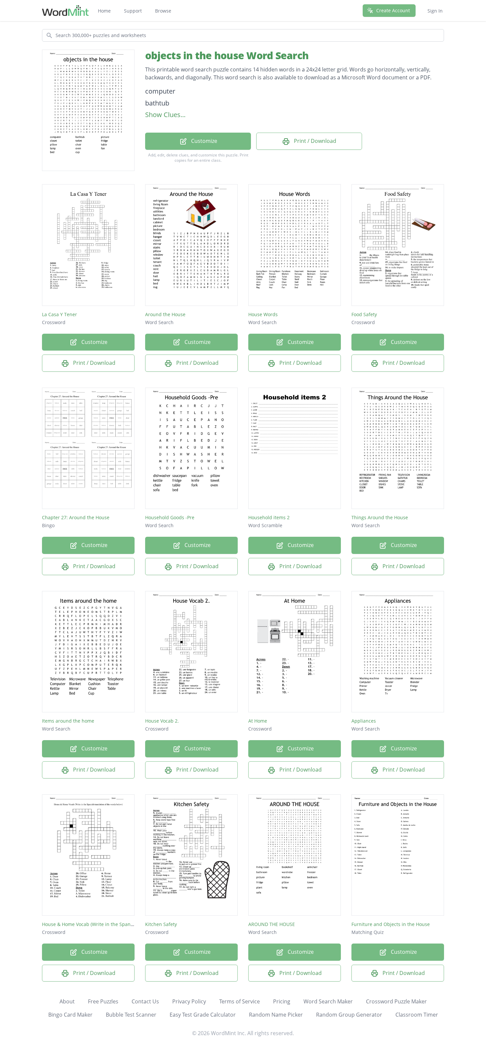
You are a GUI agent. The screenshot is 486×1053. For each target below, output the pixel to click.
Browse (163, 11)
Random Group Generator (349, 1014)
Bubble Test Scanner (131, 1014)
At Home (257, 721)
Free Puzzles (103, 1001)
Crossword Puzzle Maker (396, 1001)
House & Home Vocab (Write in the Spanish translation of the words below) (125, 924)
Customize (203, 141)
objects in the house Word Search (226, 55)
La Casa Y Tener (59, 314)
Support (133, 11)
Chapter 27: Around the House (75, 517)
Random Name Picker (276, 1014)
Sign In (435, 11)
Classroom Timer (416, 1014)
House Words (263, 314)
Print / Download (314, 141)
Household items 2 (269, 517)
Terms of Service (239, 1001)
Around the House (165, 314)
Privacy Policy (189, 1001)
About (67, 1001)
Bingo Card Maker (70, 1014)
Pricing (281, 1001)
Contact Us (145, 1001)
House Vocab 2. (162, 721)
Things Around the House (379, 517)
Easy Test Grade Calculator (203, 1014)
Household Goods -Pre (169, 517)
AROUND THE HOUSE (271, 924)
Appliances (363, 721)
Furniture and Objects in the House (390, 924)
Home (104, 11)
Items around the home (68, 721)
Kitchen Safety (161, 924)
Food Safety (364, 314)
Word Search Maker (328, 1001)
